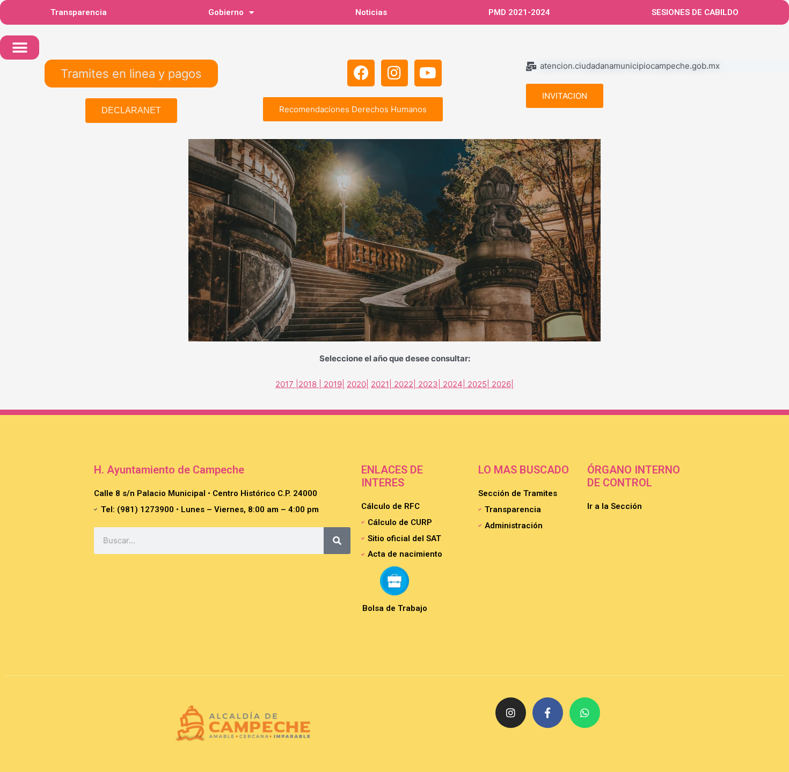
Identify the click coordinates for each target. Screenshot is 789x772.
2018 (307, 384)
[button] (20, 47)
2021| (382, 384)
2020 (356, 384)
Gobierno (226, 12)
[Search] (337, 540)
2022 (403, 384)
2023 (428, 384)
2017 (284, 384)
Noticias (371, 12)
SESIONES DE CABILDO (695, 12)
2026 (501, 384)
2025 (477, 384)
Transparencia (78, 12)
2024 (453, 384)
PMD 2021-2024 (519, 12)
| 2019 (329, 384)
